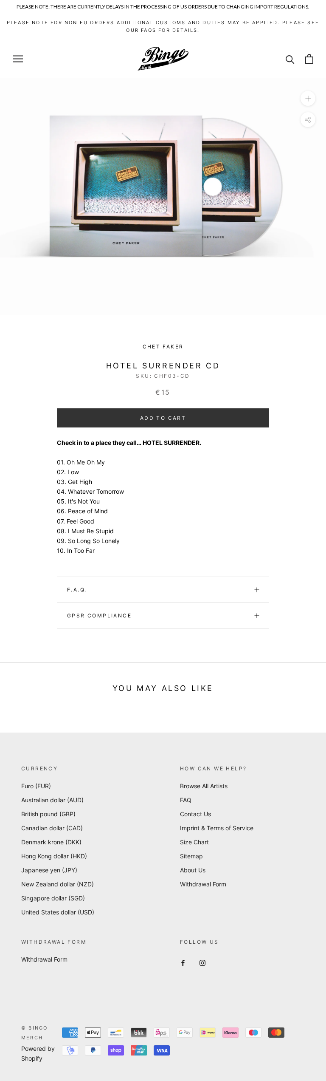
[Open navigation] (18, 58)
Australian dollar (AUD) (52, 800)
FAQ (185, 800)
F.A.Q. (77, 589)
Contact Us (195, 814)
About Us (192, 870)
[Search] (290, 58)
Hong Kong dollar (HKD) (54, 856)
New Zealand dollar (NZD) (57, 884)
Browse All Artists (204, 786)
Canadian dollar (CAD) (52, 828)
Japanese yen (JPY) (49, 870)
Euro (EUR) (36, 786)
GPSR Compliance (99, 615)
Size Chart (194, 842)
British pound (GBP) (48, 814)
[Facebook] (183, 962)
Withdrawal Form (203, 884)
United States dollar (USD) (57, 912)
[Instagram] (202, 962)
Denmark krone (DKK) (51, 842)
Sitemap (191, 856)
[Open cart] (309, 59)
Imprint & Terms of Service (216, 828)
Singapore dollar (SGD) (53, 898)
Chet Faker (163, 346)
